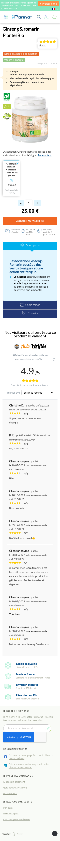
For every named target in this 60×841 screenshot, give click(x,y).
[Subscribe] (47, 728)
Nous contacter (10, 793)
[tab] (30, 246)
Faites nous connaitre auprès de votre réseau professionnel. (29, 766)
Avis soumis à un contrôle (29, 359)
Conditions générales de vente (16, 819)
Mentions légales (10, 813)
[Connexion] (46, 17)
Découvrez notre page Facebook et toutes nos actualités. (31, 756)
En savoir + (45, 155)
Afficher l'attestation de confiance (30, 355)
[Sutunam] (18, 834)
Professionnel (50, 3)
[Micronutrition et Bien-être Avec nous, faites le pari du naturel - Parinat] (22, 17)
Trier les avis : (14, 392)
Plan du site (8, 807)
